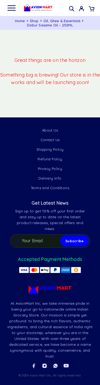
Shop (34, 21)
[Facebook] (34, 365)
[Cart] (91, 9)
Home (20, 21)
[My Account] (81, 9)
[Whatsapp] (55, 365)
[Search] (71, 8)
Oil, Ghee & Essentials (61, 21)
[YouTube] (66, 365)
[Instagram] (44, 365)
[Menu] (11, 8)
